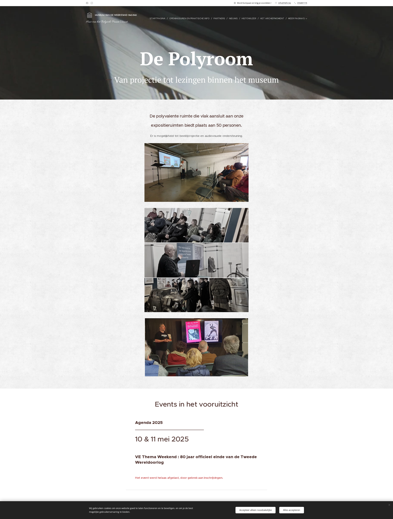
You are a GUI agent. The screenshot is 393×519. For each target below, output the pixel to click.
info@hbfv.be (284, 3)
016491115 (302, 3)
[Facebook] (87, 3)
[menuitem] (158, 18)
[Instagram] (92, 3)
